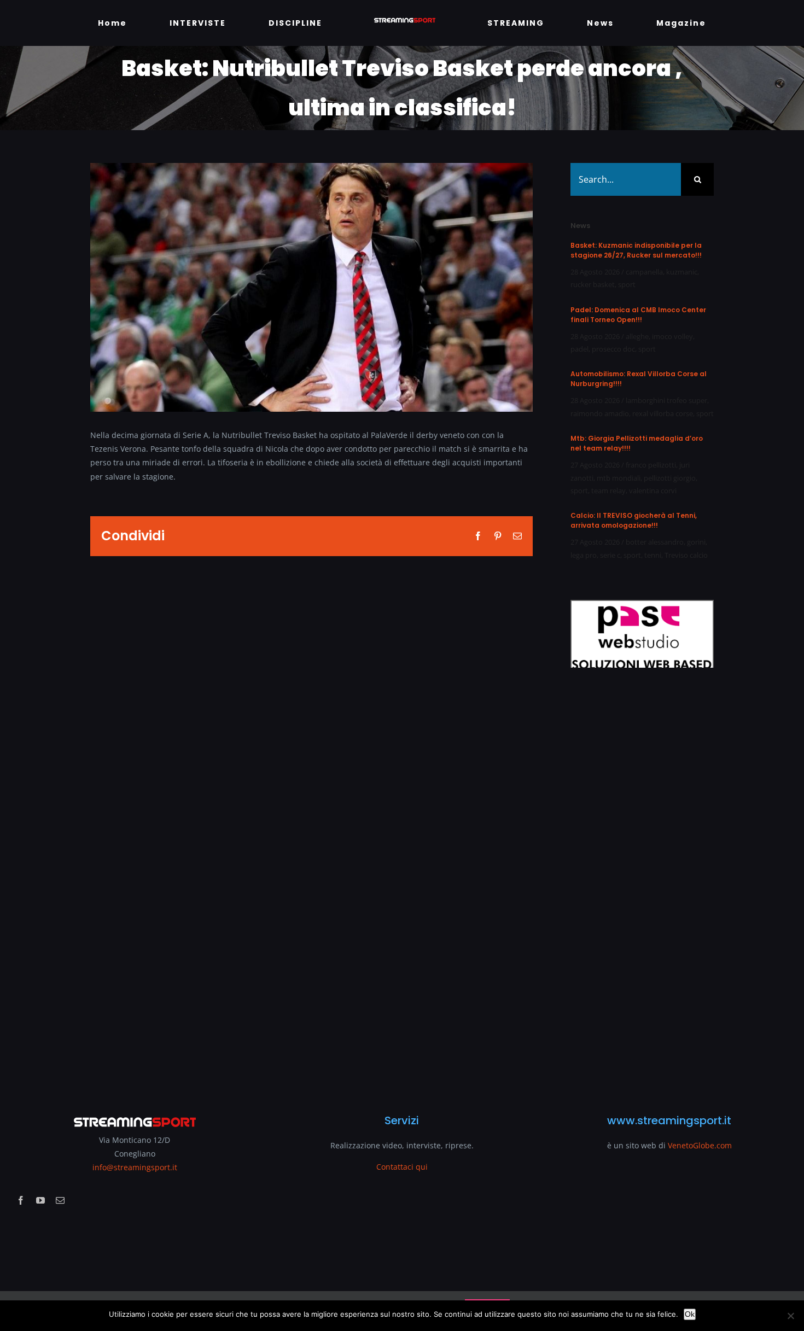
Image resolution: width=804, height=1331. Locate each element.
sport (627, 284)
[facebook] (20, 1200)
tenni (652, 555)
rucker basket (592, 284)
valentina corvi (653, 490)
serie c (610, 555)
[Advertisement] (638, 884)
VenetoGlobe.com (700, 1145)
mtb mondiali (618, 478)
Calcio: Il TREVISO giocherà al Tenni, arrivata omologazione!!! (633, 520)
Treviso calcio (686, 555)
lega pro (583, 555)
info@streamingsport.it (134, 1167)
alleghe (637, 336)
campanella (644, 272)
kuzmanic (681, 272)
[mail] (60, 1200)
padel (579, 349)
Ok (690, 1314)
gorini (696, 542)
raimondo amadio (599, 413)
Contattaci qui (402, 1166)
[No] (790, 1315)
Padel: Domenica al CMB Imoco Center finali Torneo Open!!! (638, 314)
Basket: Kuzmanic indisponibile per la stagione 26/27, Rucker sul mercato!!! (636, 250)
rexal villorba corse (662, 413)
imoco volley (672, 336)
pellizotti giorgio (670, 478)
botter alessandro (655, 542)
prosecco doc (613, 349)
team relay (608, 490)
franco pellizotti (651, 465)
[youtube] (40, 1200)
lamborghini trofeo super (666, 400)
